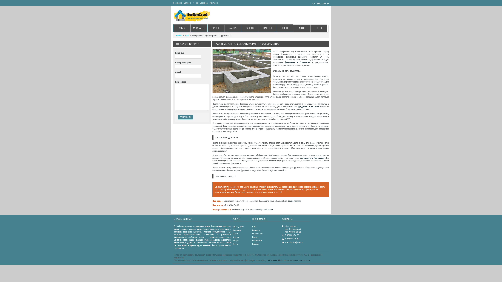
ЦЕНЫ (319, 28)
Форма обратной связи (263, 209)
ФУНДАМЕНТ (199, 28)
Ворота (235, 244)
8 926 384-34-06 (292, 235)
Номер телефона (183, 62)
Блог (187, 35)
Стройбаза (204, 3)
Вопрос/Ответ (257, 234)
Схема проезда (294, 201)
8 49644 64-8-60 (292, 238)
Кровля (235, 234)
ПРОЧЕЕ (285, 28)
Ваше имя (179, 53)
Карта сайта (257, 241)
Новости (255, 244)
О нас (254, 227)
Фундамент (237, 230)
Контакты (214, 3)
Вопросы (187, 3)
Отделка (236, 237)
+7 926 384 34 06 (321, 3)
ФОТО (302, 28)
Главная (178, 35)
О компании (177, 3)
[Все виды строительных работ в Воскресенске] (192, 15)
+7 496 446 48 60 (275, 260)
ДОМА (182, 28)
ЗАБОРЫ (233, 28)
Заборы (236, 241)
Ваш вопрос (180, 82)
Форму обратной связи (301, 260)
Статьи (195, 3)
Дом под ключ (238, 227)
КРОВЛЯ (216, 28)
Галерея (255, 237)
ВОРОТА (250, 28)
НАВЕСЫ (267, 28)
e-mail (178, 72)
